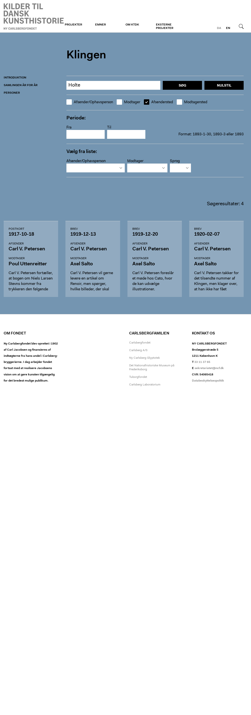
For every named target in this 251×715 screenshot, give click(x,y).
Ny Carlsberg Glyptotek (144, 358)
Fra (69, 127)
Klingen (34, 16)
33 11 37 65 (202, 362)
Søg (241, 26)
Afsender (16, 243)
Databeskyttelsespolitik (208, 380)
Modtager (132, 102)
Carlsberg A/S (138, 350)
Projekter (73, 24)
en (228, 28)
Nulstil (224, 86)
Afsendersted (162, 102)
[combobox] (95, 168)
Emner (100, 24)
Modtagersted (195, 102)
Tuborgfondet (138, 377)
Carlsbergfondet (140, 342)
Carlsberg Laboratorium (144, 384)
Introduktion (15, 77)
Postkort (16, 229)
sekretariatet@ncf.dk (209, 368)
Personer (12, 92)
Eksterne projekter (164, 26)
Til (109, 127)
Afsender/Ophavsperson (93, 102)
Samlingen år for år (21, 85)
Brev (74, 229)
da (219, 28)
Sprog (175, 161)
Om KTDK (132, 24)
